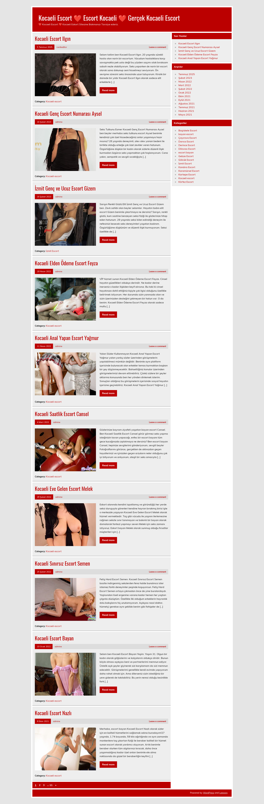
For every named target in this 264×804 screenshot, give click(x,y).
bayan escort (186, 134)
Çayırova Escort (187, 137)
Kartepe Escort (187, 174)
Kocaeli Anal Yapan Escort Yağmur (67, 338)
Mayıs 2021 (185, 114)
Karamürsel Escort (188, 170)
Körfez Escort (186, 181)
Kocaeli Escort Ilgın (53, 38)
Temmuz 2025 (186, 74)
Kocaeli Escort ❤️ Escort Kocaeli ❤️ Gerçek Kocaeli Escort (109, 17)
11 (51, 785)
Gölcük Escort (186, 159)
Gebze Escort (186, 156)
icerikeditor (62, 47)
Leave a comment (157, 47)
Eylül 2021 (184, 99)
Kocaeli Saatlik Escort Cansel (62, 414)
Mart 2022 (184, 85)
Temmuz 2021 (186, 107)
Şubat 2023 (185, 77)
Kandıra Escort (186, 167)
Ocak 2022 (184, 92)
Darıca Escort (186, 141)
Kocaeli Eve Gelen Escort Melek (64, 488)
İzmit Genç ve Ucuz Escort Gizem (65, 188)
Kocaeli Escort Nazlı (53, 713)
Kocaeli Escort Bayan (54, 638)
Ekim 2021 (184, 96)
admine (58, 121)
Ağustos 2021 (186, 103)
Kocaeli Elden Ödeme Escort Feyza (66, 263)
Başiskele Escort (187, 130)
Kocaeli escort (53, 101)
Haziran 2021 (186, 110)
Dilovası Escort (186, 148)
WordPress (208, 792)
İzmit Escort (52, 251)
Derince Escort (186, 145)
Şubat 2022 (185, 88)
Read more (108, 90)
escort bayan (186, 152)
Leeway (223, 792)
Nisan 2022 (185, 81)
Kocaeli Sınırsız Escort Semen (62, 563)
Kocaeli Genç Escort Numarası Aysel (68, 113)
